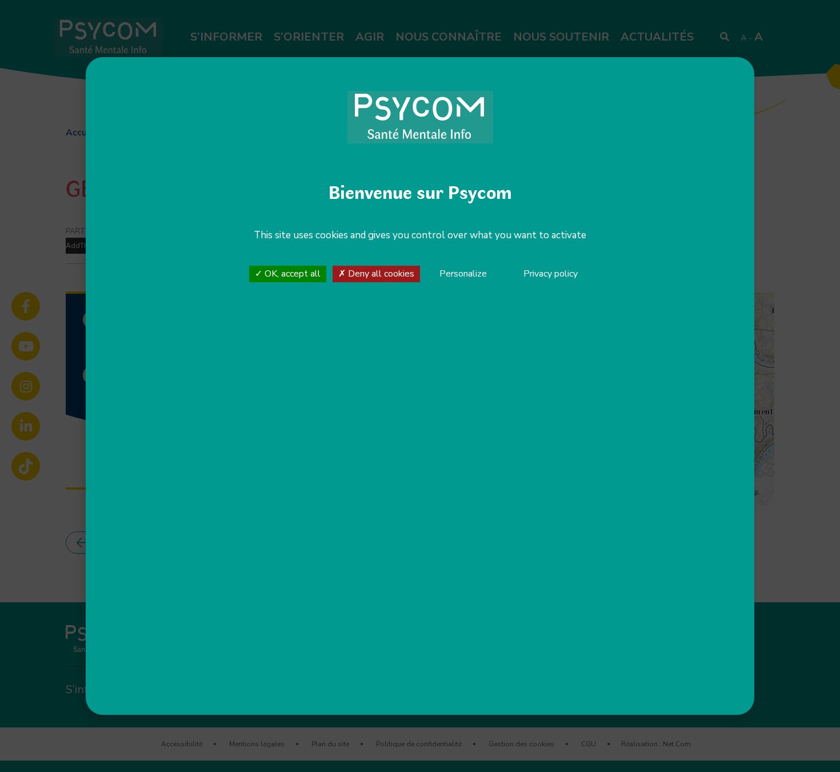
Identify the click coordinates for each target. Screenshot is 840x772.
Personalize (463, 274)
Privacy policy (550, 273)
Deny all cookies (380, 273)
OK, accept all (291, 273)
